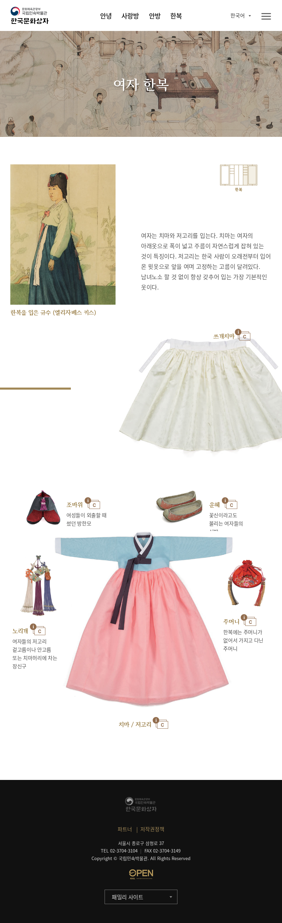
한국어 (237, 15)
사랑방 (130, 16)
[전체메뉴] (266, 16)
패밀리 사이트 (127, 897)
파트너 (125, 829)
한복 (176, 16)
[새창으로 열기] (141, 874)
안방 (155, 16)
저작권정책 (152, 829)
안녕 (106, 16)
